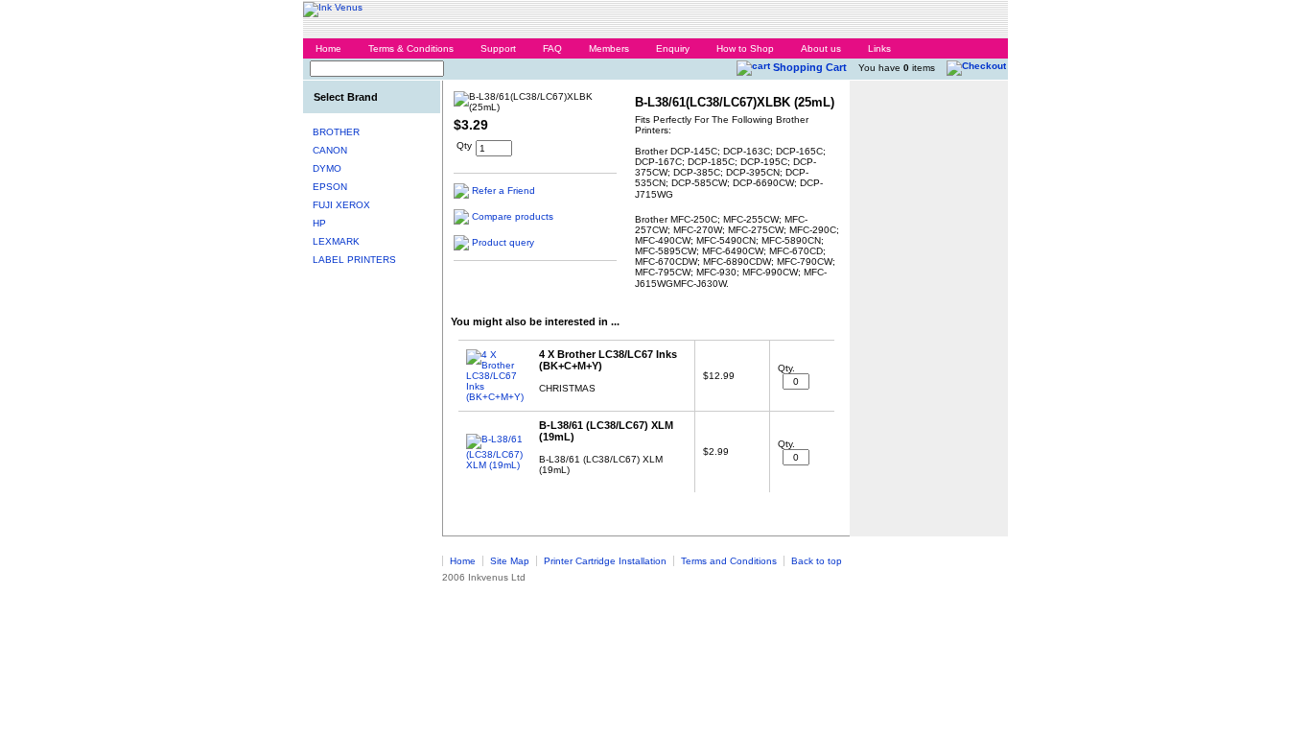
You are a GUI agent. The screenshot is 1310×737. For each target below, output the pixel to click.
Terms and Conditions (729, 561)
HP (319, 223)
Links (879, 48)
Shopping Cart (810, 67)
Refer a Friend (503, 190)
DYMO (327, 168)
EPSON (330, 186)
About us (821, 48)
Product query (503, 242)
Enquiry (673, 48)
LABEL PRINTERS (354, 259)
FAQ (552, 48)
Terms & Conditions (411, 48)
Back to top (816, 561)
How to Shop (745, 48)
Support (498, 48)
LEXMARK (336, 241)
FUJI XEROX (341, 205)
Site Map (509, 561)
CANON (330, 150)
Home (328, 48)
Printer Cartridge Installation (605, 561)
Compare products (512, 216)
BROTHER (336, 132)
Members (609, 48)
